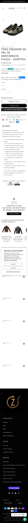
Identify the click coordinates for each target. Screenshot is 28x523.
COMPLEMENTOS (7, 432)
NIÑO (4, 429)
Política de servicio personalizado (12, 482)
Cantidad (3, 89)
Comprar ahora (14, 105)
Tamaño (3, 82)
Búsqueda (6, 461)
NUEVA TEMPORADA (8, 436)
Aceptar (13, 264)
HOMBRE (5, 422)
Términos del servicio (9, 468)
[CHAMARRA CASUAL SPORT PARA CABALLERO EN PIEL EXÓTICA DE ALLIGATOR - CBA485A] (18, 230)
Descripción (6, 126)
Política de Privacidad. (10, 260)
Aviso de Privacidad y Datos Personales (14, 465)
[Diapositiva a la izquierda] (10, 44)
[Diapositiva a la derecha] (17, 44)
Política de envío (7, 478)
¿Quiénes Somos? (8, 452)
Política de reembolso (9, 472)
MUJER (4, 425)
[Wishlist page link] (18, 8)
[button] (3, 8)
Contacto (5, 445)
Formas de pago (7, 449)
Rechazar (13, 268)
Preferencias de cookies (19, 520)
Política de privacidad (9, 475)
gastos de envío (6, 65)
